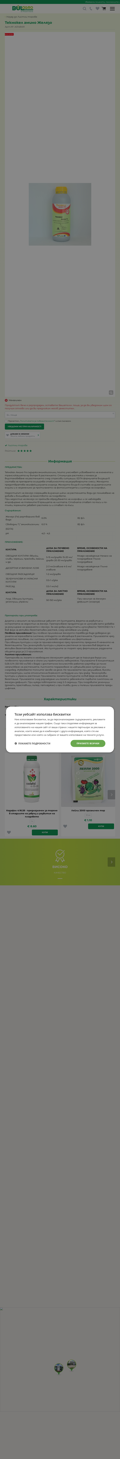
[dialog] (60, 730)
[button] (32, 743)
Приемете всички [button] (88, 743)
